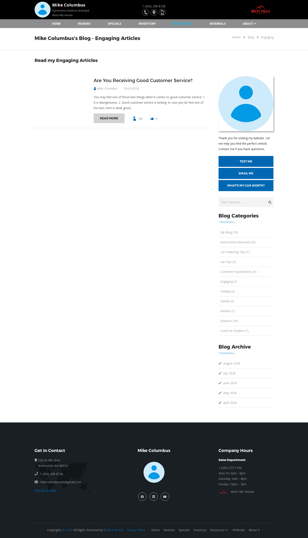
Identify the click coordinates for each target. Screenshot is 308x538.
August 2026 (231, 363)
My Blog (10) (229, 232)
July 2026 (229, 373)
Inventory (147, 24)
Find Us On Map (45, 490)
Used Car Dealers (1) (234, 331)
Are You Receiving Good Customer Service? (143, 80)
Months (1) (227, 311)
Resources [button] (181, 24)
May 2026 (230, 393)
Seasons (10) (229, 321)
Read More (109, 118)
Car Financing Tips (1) (235, 252)
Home (56, 24)
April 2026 (230, 403)
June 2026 (230, 383)
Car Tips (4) (228, 262)
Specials (114, 24)
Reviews (84, 24)
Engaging (267, 37)
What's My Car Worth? (246, 185)
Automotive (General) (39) (238, 242)
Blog (251, 37)
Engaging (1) (228, 281)
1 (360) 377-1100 (230, 468)
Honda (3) (227, 301)
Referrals (218, 24)
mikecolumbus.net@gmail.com (60, 482)
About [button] (248, 24)
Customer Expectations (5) (238, 272)
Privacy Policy (136, 530)
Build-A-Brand (113, 530)
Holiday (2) (227, 291)
